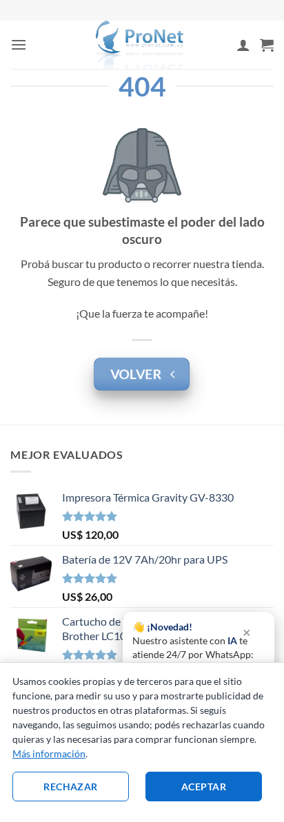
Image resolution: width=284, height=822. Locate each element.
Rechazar (70, 786)
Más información (48, 753)
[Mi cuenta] (243, 45)
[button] (18, 44)
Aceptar (203, 786)
